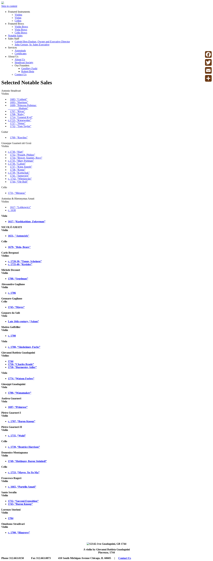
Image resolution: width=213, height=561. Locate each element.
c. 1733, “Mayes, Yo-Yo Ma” (24, 472)
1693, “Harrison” (19, 102)
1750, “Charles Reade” (21, 364)
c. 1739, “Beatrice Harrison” (24, 446)
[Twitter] (208, 62)
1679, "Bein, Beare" (19, 247)
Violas (18, 17)
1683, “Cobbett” (18, 99)
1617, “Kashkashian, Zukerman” (26, 221)
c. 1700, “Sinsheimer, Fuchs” (24, 347)
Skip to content (9, 6)
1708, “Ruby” (17, 114)
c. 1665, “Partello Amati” (22, 486)
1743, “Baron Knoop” (20, 504)
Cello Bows (21, 32)
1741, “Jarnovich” (19, 175)
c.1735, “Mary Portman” (21, 160)
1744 (10, 361)
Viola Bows (21, 29)
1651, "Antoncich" (18, 235)
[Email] (208, 70)
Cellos (18, 20)
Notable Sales (15, 35)
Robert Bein (27, 71)
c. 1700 (12, 335)
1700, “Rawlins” (19, 137)
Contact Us (20, 74)
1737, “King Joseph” (21, 166)
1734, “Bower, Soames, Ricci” (26, 157)
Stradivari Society (24, 62)
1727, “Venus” (17, 123)
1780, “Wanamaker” (19, 392)
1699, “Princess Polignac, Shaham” (22, 107)
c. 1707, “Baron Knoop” (21, 421)
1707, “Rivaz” (17, 111)
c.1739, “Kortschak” (19, 172)
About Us (20, 59)
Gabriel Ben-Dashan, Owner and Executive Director (42, 41)
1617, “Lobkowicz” (20, 207)
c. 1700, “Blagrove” (19, 532)
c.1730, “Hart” (15, 151)
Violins (18, 14)
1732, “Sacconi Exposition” (23, 501)
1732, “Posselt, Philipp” (22, 154)
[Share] (208, 78)
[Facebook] (208, 54)
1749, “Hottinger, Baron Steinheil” (27, 461)
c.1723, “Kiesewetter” (19, 120)
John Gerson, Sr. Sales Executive (32, 44)
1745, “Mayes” (16, 307)
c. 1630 (12, 210)
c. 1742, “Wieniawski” (20, 178)
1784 (10, 518)
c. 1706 (12, 292)
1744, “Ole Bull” (19, 181)
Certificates (20, 53)
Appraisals (20, 50)
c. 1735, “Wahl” (17, 435)
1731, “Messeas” (17, 193)
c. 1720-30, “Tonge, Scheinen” (25, 261)
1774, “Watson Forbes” (21, 378)
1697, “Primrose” (18, 407)
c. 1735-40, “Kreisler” (20, 264)
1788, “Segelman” (18, 278)
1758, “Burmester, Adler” (22, 367)
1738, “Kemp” (17, 169)
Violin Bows (21, 26)
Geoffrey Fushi (29, 68)
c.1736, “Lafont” (17, 163)
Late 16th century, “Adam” (23, 321)
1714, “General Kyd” (21, 117)
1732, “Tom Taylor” (20, 126)
